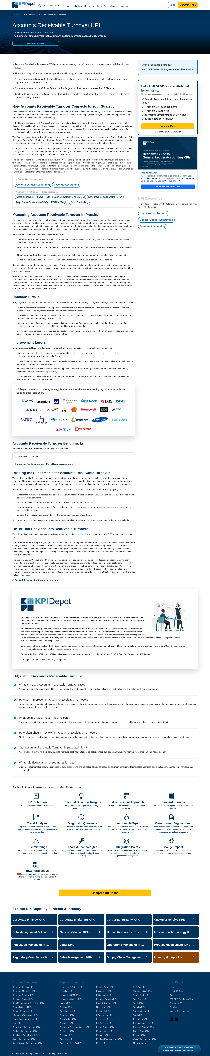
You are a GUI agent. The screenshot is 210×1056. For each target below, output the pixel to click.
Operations (89, 6)
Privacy (173, 1003)
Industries (123, 6)
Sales (99, 6)
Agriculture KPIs (67, 991)
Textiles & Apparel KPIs (143, 1027)
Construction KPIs (68, 1019)
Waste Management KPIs (144, 1039)
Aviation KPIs (65, 1003)
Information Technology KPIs (25, 1015)
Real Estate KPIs (140, 999)
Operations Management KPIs (26, 1027)
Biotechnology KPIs (68, 1011)
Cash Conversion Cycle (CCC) (69, 197)
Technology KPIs (140, 1019)
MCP (180, 1003)
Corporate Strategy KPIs (23, 995)
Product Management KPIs (24, 1031)
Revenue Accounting (66, 184)
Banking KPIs (66, 1007)
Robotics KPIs (139, 1007)
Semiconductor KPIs (142, 1011)
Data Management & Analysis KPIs (28, 1003)
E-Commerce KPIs (104, 995)
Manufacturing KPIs (105, 1031)
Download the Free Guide (167, 187)
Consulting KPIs (67, 1023)
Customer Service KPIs (22, 999)
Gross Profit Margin (80, 202)
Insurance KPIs (103, 1019)
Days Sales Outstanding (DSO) (32, 202)
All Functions (109, 6)
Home (172, 987)
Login (173, 5)
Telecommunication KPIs (144, 1023)
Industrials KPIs (103, 1011)
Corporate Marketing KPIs (24, 991)
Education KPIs (66, 1035)
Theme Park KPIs (141, 1031)
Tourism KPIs (139, 1035)
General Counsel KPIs (22, 1007)
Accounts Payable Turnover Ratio (33, 197)
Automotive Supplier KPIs (71, 999)
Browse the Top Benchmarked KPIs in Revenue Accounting (44, 464)
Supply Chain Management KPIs (27, 1043)
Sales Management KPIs (23, 1039)
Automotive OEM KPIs (70, 995)
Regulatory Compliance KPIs (25, 1035)
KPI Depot (16, 15)
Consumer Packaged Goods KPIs (75, 1027)
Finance (68, 6)
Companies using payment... (28, 456)
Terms (192, 999)
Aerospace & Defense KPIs (72, 987)
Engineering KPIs (104, 991)
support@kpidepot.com (57, 659)
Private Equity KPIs (141, 995)
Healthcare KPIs (103, 1007)
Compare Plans (188, 5)
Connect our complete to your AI (178, 1049)
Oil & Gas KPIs (139, 987)
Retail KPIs (138, 1003)
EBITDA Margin (59, 202)
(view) (170, 119)
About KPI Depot (177, 991)
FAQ (172, 999)
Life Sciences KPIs (104, 1023)
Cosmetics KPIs (67, 1031)
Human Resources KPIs (23, 1011)
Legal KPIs (17, 1023)
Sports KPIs (138, 1015)
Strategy (78, 6)
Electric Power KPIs (105, 987)
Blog (172, 995)
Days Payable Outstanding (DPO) (105, 197)
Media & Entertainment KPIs (109, 1039)
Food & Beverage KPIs (106, 1003)
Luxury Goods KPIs (105, 1027)
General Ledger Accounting (33, 184)
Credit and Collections (153, 213)
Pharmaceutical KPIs (142, 991)
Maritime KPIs (102, 1035)
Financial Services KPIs (106, 999)
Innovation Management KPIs (25, 1019)
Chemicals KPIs (67, 1015)
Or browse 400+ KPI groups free (168, 131)
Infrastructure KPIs (104, 1015)
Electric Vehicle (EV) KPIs (71, 1043)
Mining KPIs (101, 1043)
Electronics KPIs (67, 1039)
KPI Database (30, 15)
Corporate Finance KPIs (23, 987)
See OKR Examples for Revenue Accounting (36, 580)
